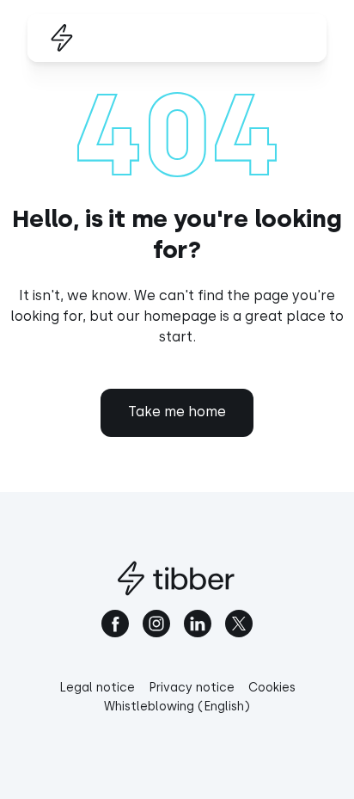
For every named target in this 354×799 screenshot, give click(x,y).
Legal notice (97, 687)
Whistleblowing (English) (177, 706)
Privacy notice (192, 687)
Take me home (177, 411)
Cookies (272, 687)
